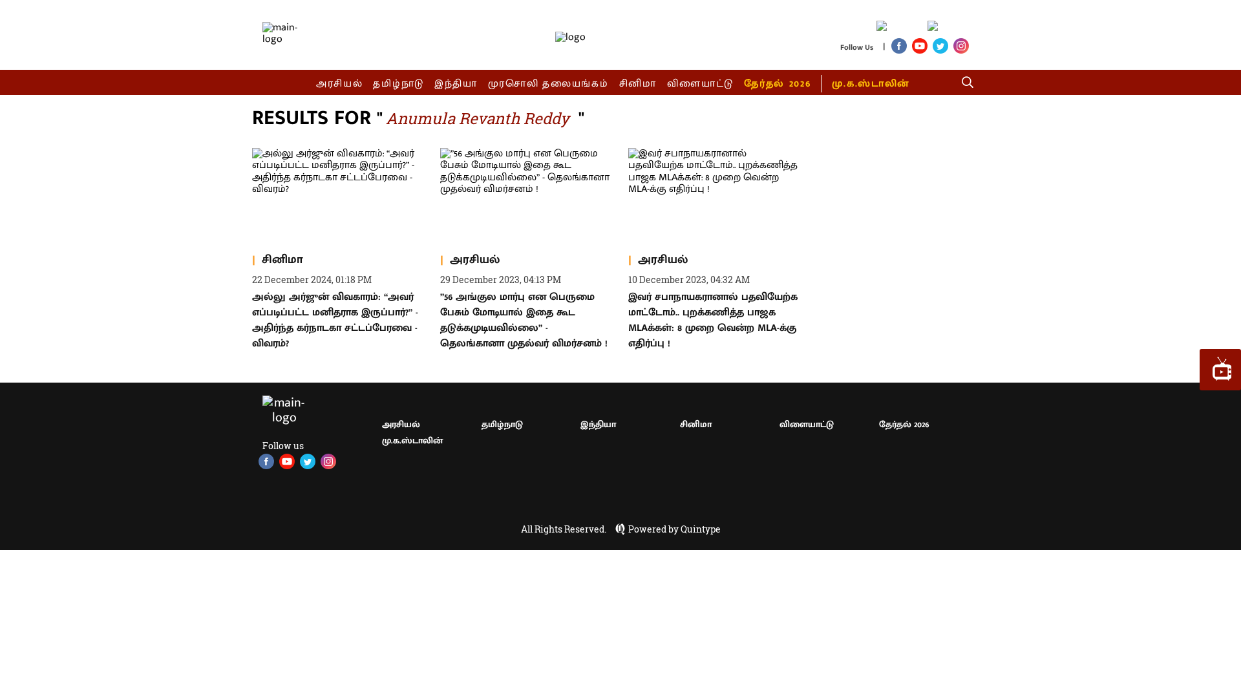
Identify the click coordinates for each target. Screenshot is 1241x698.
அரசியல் (339, 83)
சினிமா (638, 83)
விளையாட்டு (700, 83)
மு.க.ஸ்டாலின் (870, 83)
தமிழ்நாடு (398, 83)
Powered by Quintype (674, 529)
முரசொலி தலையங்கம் (548, 83)
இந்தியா (456, 83)
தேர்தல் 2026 (777, 83)
